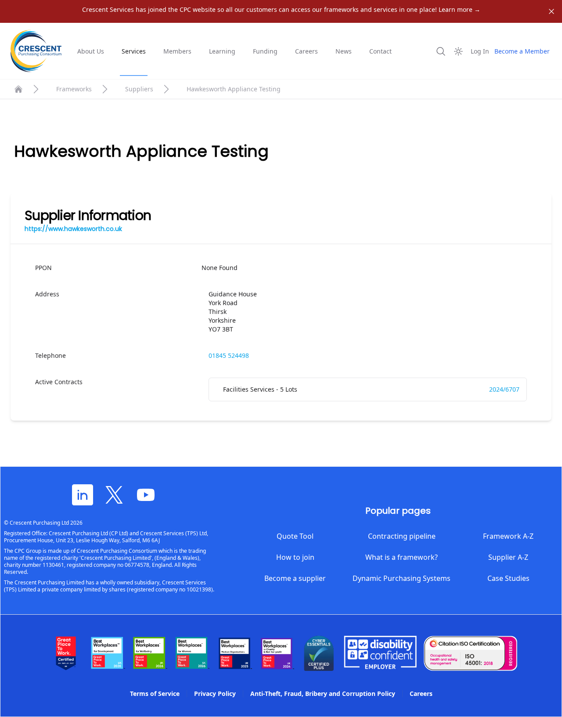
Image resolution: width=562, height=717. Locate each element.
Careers (306, 51)
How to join (295, 557)
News (343, 51)
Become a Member (522, 51)
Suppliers (139, 89)
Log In (480, 51)
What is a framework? (401, 557)
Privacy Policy (215, 693)
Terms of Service (155, 693)
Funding (265, 51)
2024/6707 (504, 389)
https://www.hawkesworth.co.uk (73, 228)
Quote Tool (295, 536)
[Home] (18, 89)
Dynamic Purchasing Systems (401, 578)
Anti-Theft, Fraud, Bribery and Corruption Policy (322, 693)
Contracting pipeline (402, 536)
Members (177, 51)
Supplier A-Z (508, 557)
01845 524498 (229, 355)
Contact (380, 51)
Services (134, 51)
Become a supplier (295, 578)
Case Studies (508, 578)
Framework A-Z (508, 536)
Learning (222, 51)
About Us (90, 51)
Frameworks (74, 89)
